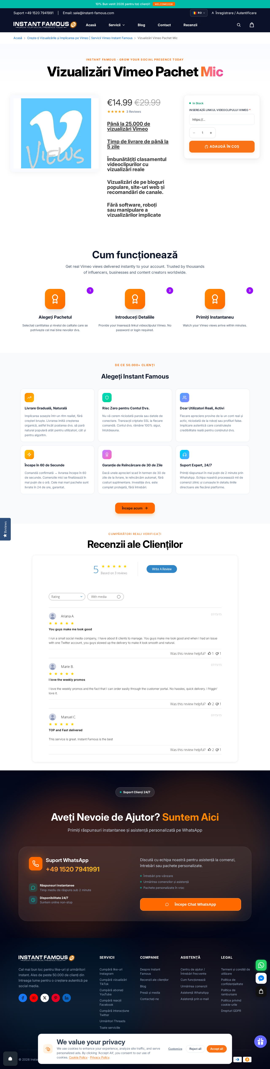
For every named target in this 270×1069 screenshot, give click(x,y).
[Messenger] (261, 978)
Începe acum (132, 508)
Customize (175, 1048)
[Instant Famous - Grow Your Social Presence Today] (45, 25)
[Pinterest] (55, 998)
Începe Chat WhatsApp (195, 904)
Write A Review (161, 569)
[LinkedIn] (66, 998)
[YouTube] (34, 998)
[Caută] (238, 25)
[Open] (10, 1058)
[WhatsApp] (261, 965)
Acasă (18, 38)
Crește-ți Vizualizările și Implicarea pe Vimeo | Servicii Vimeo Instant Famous (79, 38)
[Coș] (261, 991)
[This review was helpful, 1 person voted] (209, 653)
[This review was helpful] (209, 704)
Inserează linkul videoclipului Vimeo (220, 110)
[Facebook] (23, 998)
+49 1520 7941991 (73, 869)
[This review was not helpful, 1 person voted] (217, 653)
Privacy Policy (99, 1057)
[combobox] (67, 596)
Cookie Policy (78, 1057)
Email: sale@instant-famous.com (88, 13)
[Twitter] (44, 998)
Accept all (216, 1048)
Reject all (195, 1048)
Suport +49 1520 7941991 (33, 13)
